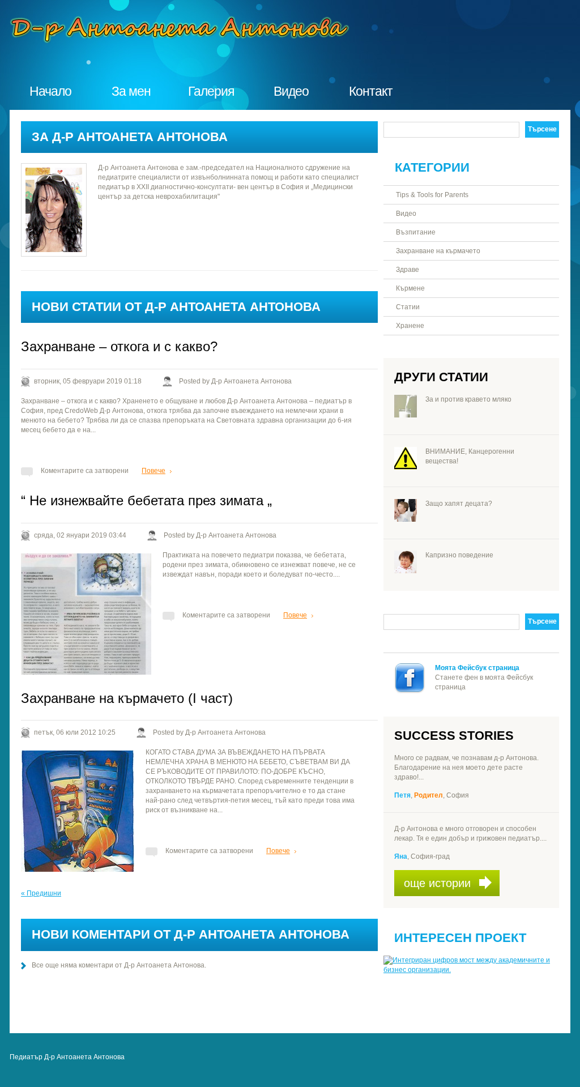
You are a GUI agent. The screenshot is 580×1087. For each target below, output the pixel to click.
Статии (408, 307)
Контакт (371, 91)
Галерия (211, 91)
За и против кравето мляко (468, 399)
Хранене (410, 326)
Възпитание (416, 232)
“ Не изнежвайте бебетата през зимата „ (146, 500)
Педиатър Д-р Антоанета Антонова (67, 1057)
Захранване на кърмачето (438, 251)
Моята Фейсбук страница (477, 668)
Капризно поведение (459, 555)
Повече (153, 471)
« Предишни (41, 893)
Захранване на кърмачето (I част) (127, 698)
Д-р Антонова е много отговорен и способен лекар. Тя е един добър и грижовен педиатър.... (470, 833)
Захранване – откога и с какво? (119, 346)
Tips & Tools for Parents (432, 195)
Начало (50, 91)
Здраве (407, 270)
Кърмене (410, 288)
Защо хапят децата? (458, 504)
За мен (131, 91)
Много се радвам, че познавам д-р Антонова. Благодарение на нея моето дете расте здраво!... (466, 767)
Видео (291, 91)
